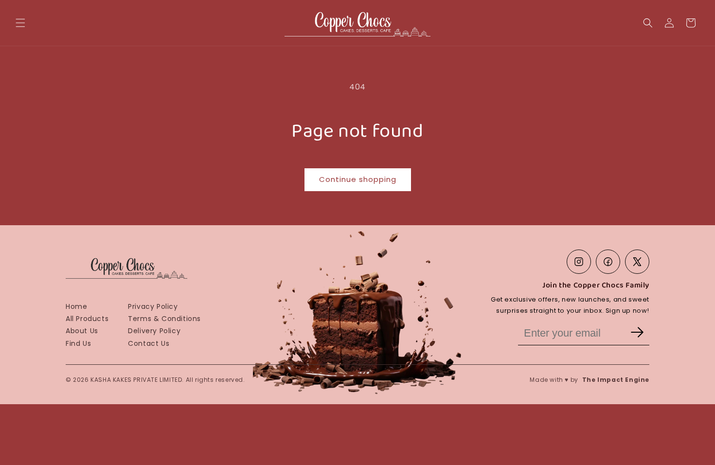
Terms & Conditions (164, 318)
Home (76, 306)
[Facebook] (608, 262)
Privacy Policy (153, 306)
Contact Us (148, 343)
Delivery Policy (154, 331)
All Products (87, 318)
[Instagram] (579, 262)
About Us (82, 331)
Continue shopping (357, 179)
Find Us (78, 343)
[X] (637, 262)
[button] (20, 23)
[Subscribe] (637, 333)
